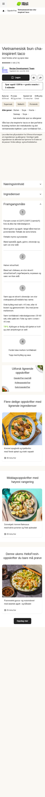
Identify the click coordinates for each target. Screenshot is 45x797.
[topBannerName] (22, 19)
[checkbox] (3, 63)
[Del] (40, 77)
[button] (23, 194)
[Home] (3, 11)
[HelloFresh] (22, 4)
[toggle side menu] (3, 4)
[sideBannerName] (22, 162)
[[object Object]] (33, 77)
